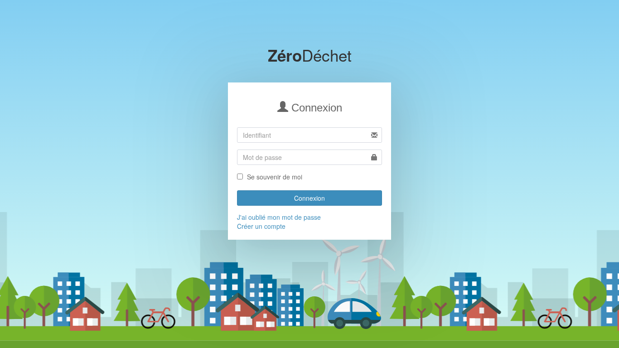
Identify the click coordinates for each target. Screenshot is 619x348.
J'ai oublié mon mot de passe (279, 217)
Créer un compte (261, 226)
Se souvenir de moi (274, 176)
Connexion (309, 198)
